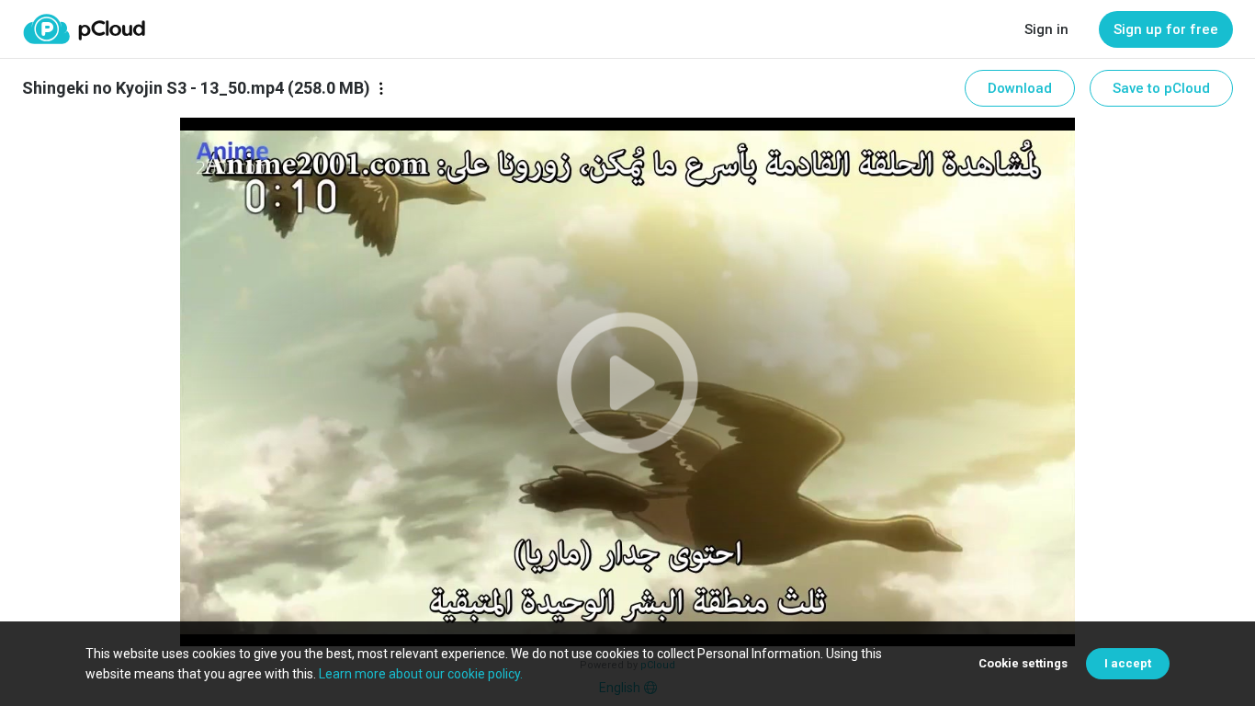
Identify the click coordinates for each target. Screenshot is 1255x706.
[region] (627, 382)
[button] (627, 382)
